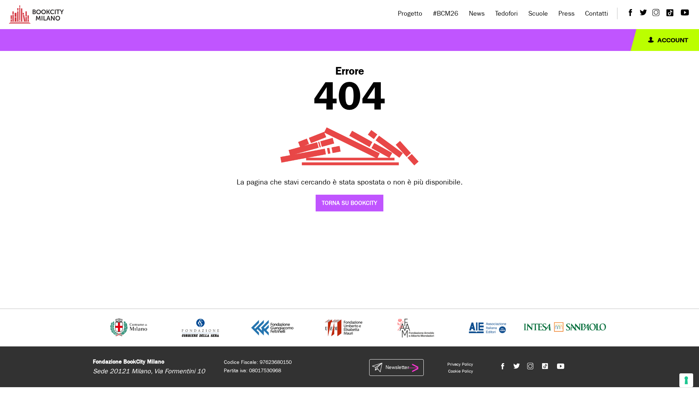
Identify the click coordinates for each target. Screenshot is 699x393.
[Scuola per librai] (344, 327)
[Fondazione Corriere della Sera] (200, 327)
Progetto (410, 13)
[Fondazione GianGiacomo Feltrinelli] (272, 327)
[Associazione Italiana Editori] (487, 327)
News (477, 13)
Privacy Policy (460, 364)
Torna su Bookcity (349, 202)
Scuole (538, 13)
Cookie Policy (460, 371)
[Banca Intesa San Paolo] (565, 327)
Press (566, 13)
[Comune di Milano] (128, 327)
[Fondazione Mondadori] (416, 327)
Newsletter (397, 367)
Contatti (596, 13)
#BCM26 (445, 13)
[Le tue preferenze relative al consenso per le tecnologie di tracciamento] (686, 380)
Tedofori (506, 13)
